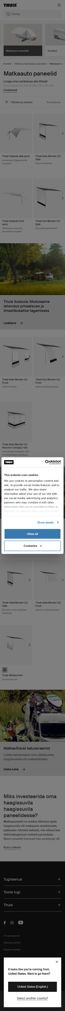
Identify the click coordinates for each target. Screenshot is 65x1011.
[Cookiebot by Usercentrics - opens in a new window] (46, 462)
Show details (45, 522)
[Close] (57, 962)
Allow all (32, 533)
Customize (30, 545)
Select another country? (32, 998)
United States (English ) (32, 987)
